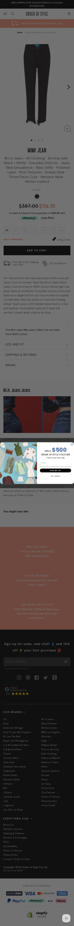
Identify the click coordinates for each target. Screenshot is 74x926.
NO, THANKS (55, 476)
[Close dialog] (72, 444)
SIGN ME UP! (55, 470)
